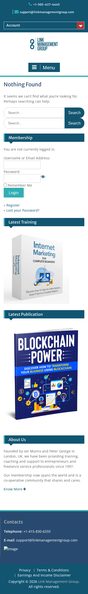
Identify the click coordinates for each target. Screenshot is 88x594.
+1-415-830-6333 (37, 531)
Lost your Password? (22, 210)
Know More (13, 489)
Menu (49, 67)
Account (13, 25)
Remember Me (20, 185)
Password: (12, 171)
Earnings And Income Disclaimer (44, 575)
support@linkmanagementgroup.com (47, 12)
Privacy (25, 570)
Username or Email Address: (27, 158)
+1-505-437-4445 (46, 4)
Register (13, 205)
